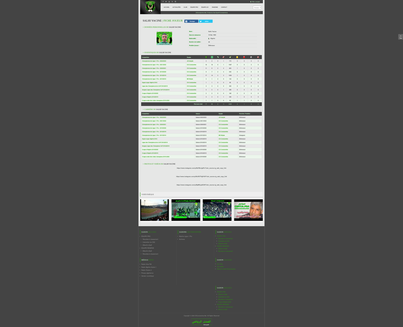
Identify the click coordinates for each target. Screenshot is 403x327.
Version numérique (147, 276)
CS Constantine (191, 65)
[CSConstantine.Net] (150, 6)
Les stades (220, 266)
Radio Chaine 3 (146, 270)
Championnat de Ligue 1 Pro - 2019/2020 (154, 72)
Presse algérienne (147, 273)
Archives (182, 239)
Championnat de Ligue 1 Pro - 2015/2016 (154, 79)
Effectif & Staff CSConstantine (226, 269)
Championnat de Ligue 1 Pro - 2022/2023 (154, 61)
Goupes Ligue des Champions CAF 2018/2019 (155, 90)
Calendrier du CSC (149, 242)
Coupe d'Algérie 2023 (224, 302)
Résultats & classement (150, 239)
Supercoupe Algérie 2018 (149, 82)
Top (401, 38)
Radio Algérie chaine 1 (148, 267)
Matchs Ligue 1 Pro (185, 236)
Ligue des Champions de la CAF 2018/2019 (155, 86)
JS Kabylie (190, 61)
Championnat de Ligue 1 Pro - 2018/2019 (154, 75)
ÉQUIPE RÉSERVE (147, 248)
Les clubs (220, 264)
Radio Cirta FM (146, 264)
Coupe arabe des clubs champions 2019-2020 (155, 100)
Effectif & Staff (147, 245)
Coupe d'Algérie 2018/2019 (150, 97)
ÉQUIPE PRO (145, 236)
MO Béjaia (190, 79)
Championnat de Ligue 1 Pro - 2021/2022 (154, 65)
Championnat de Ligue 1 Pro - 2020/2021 (154, 68)
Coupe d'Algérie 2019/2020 (150, 93)
